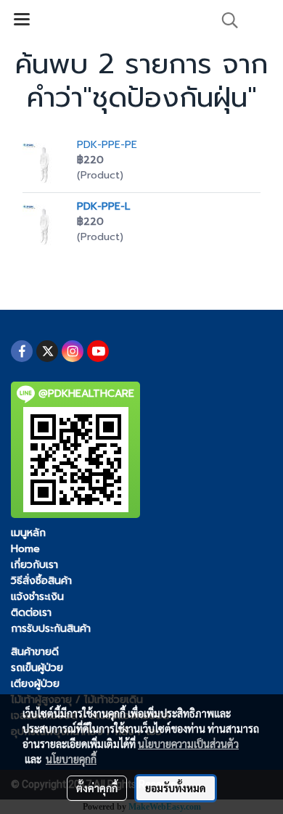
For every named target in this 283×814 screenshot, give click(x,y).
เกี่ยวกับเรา (34, 564)
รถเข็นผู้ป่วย (37, 667)
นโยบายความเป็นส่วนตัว (188, 743)
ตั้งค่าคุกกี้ (97, 787)
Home (25, 548)
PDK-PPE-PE (107, 144)
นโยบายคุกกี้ (71, 758)
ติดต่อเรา (31, 612)
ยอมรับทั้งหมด (175, 787)
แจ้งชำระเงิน (37, 596)
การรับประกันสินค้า (51, 628)
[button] (224, 20)
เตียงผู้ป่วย (35, 683)
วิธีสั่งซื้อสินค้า (41, 580)
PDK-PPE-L (103, 206)
